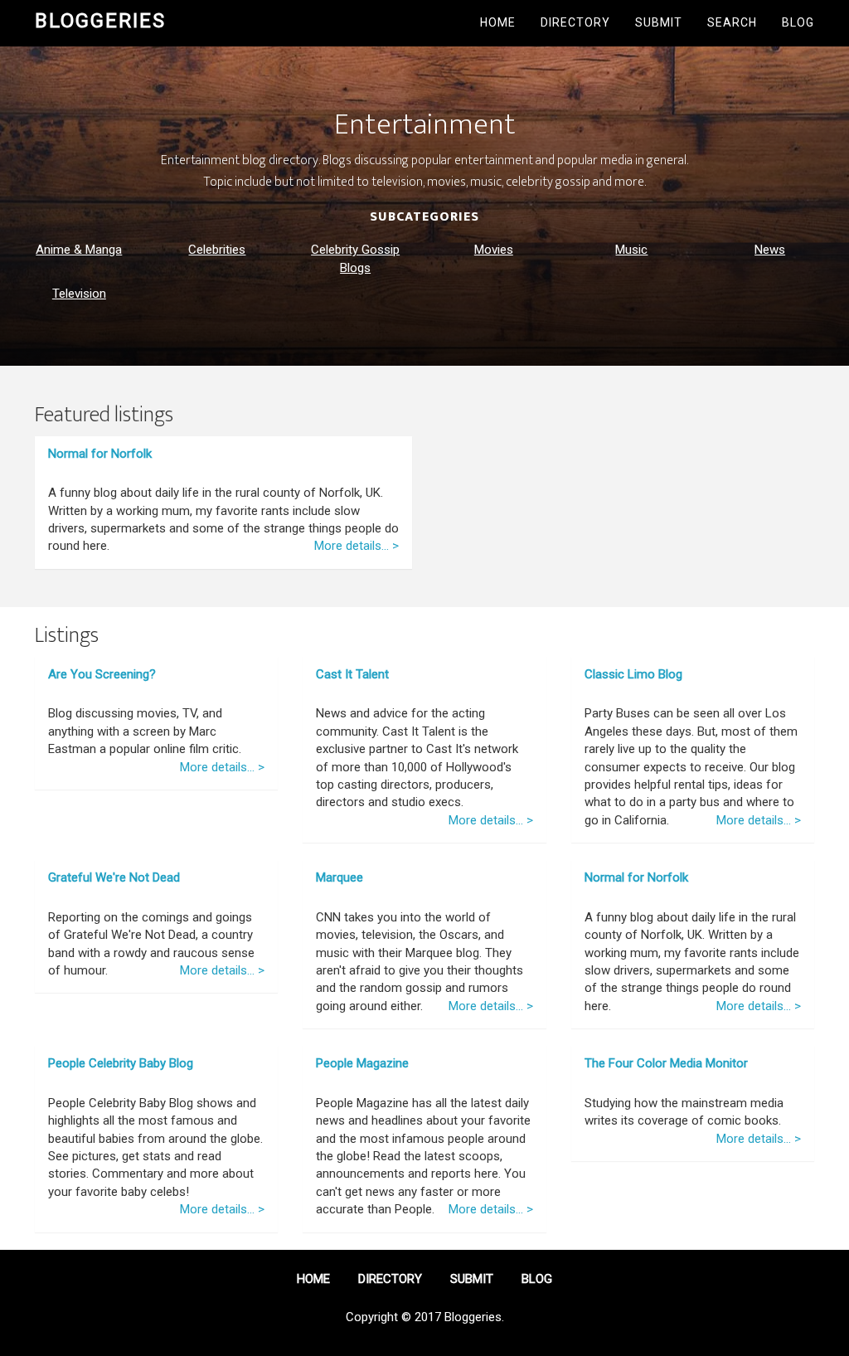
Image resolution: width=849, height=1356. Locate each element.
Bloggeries (100, 20)
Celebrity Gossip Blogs (355, 258)
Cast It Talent (352, 674)
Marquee (339, 877)
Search (732, 22)
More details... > (356, 545)
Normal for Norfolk (100, 453)
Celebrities (216, 249)
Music (631, 249)
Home (498, 22)
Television (79, 293)
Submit (658, 22)
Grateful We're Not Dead (114, 877)
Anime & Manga (79, 249)
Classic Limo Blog (633, 674)
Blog (798, 22)
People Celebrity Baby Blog (120, 1063)
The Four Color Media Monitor (666, 1063)
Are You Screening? (102, 674)
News (769, 249)
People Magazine (362, 1063)
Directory (575, 22)
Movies (493, 249)
